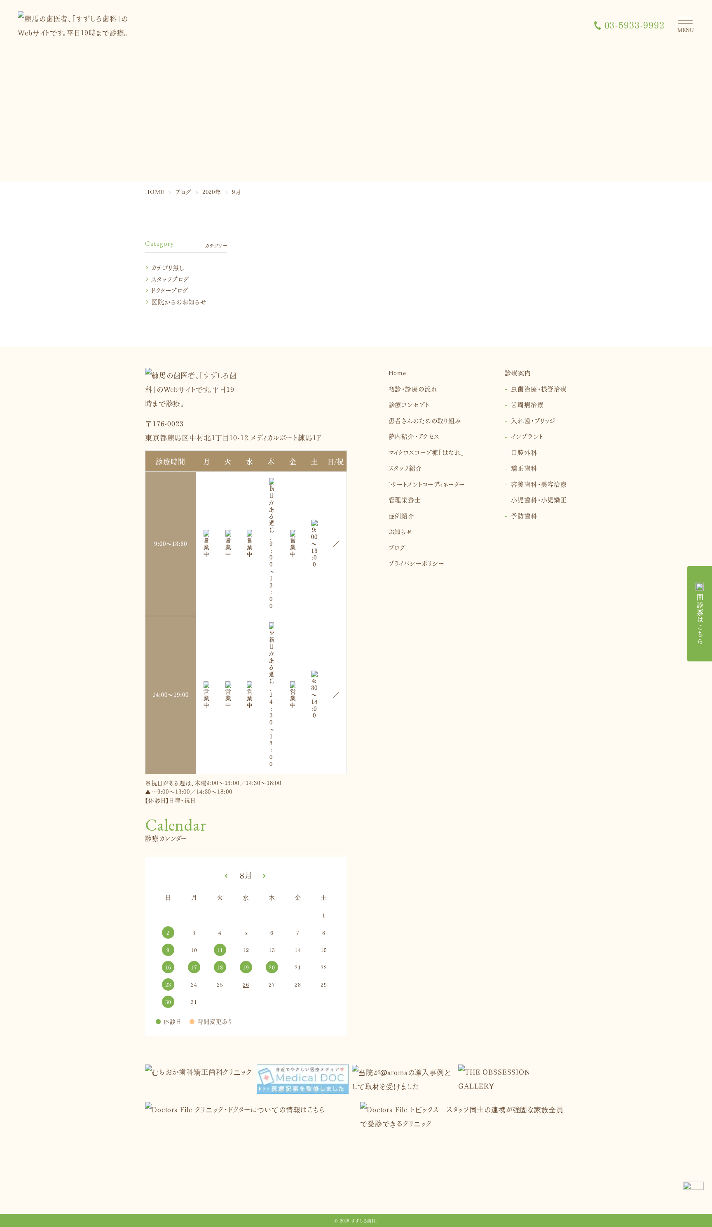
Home (397, 372)
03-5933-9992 (634, 25)
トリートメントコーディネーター (427, 483)
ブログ (397, 547)
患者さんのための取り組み (425, 420)
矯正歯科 (524, 467)
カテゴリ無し (168, 267)
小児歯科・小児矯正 (539, 499)
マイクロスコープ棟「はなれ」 (427, 452)
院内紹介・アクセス (414, 435)
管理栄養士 (405, 499)
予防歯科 (524, 515)
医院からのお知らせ (179, 301)
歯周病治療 (527, 404)
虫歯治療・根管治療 (539, 388)
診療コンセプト (409, 404)
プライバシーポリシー (417, 563)
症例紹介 (402, 515)
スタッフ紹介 (405, 467)
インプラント (527, 435)
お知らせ (401, 531)
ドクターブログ (170, 289)
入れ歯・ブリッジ (533, 420)
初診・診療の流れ (413, 388)
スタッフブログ (170, 278)
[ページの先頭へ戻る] (693, 1192)
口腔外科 (524, 452)
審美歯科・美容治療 (539, 483)
